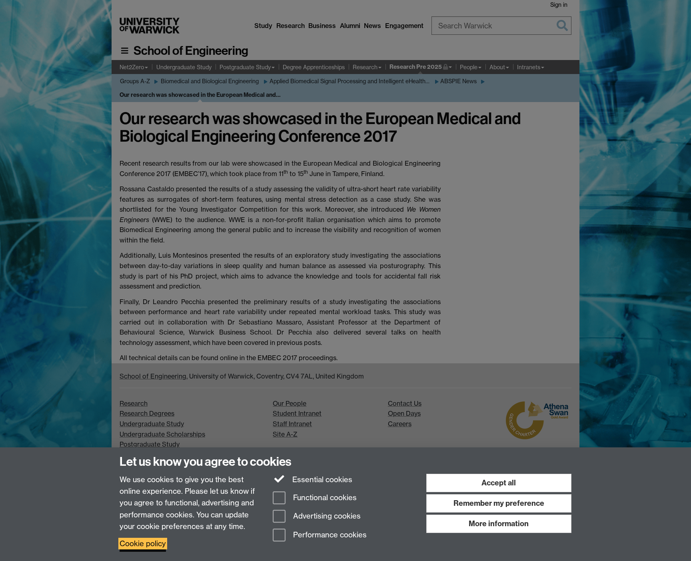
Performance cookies (329, 535)
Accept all (498, 482)
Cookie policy (143, 543)
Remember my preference (498, 503)
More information (499, 523)
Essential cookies (321, 479)
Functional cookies (324, 497)
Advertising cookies (326, 516)
